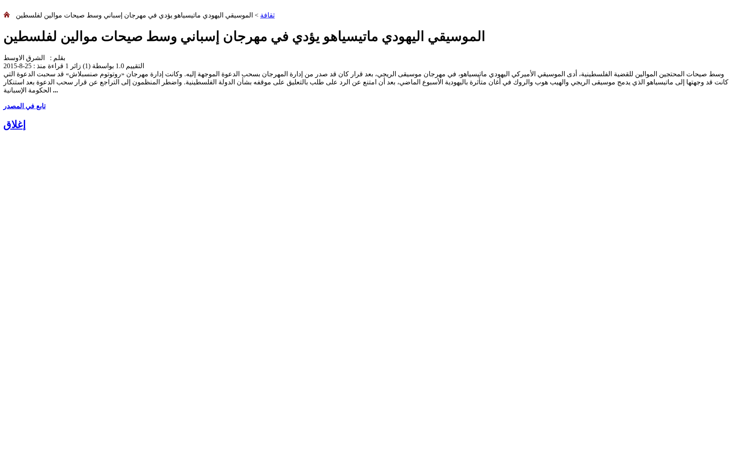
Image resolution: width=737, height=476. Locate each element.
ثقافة (267, 15)
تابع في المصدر (24, 106)
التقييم (134, 65)
